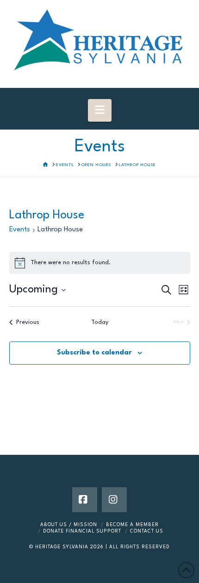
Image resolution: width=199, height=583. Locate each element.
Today (99, 322)
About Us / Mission (68, 524)
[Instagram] (114, 499)
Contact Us (146, 531)
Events (19, 229)
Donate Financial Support (82, 531)
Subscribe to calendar (94, 352)
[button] (100, 110)
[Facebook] (84, 499)
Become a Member (132, 524)
